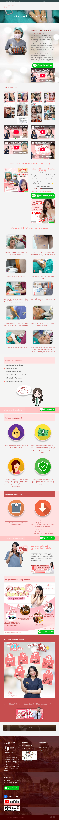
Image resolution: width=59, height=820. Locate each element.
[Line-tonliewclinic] (43, 65)
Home (20, 19)
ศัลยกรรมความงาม (29, 13)
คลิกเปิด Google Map (27, 760)
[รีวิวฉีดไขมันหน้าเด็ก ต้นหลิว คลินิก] (9, 110)
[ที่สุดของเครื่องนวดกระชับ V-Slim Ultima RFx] (43, 568)
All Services (25, 19)
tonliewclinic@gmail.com (47, 744)
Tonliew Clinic (7, 817)
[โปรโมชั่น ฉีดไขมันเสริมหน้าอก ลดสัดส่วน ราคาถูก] (43, 211)
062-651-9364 (51, 1)
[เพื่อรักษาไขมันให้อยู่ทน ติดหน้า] (29, 713)
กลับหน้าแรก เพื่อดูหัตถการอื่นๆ (29, 728)
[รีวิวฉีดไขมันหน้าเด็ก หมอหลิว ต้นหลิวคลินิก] (22, 113)
